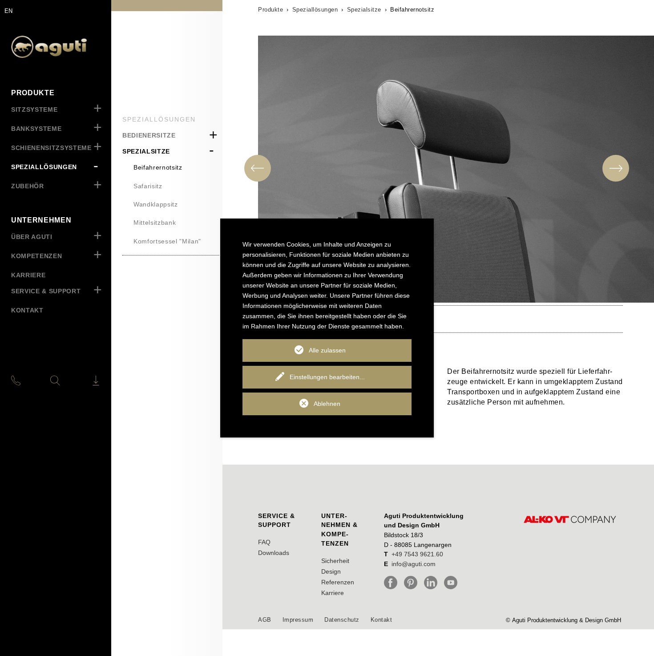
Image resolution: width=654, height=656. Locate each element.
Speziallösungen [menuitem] (44, 166)
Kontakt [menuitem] (27, 310)
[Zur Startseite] (55, 47)
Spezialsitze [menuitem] (146, 151)
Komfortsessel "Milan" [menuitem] (167, 241)
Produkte (270, 9)
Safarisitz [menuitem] (147, 186)
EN (8, 11)
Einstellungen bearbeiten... (327, 377)
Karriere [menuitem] (28, 275)
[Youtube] (453, 582)
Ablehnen (327, 403)
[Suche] (55, 380)
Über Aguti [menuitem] (31, 236)
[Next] (615, 168)
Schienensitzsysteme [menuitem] (51, 147)
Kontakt (381, 619)
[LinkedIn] (433, 582)
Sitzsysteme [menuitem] (34, 109)
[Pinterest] (413, 582)
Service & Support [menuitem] (46, 291)
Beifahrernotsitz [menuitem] (157, 167)
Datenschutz (341, 619)
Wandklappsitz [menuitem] (155, 204)
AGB (264, 619)
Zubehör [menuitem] (27, 186)
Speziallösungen (315, 9)
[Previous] (257, 168)
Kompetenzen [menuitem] (36, 255)
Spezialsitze (364, 9)
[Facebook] (393, 582)
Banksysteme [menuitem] (36, 128)
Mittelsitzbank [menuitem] (154, 222)
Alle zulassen (327, 350)
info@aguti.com (414, 563)
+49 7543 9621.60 (417, 554)
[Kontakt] (25, 380)
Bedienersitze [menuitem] (149, 135)
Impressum (298, 619)
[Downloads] (84, 380)
